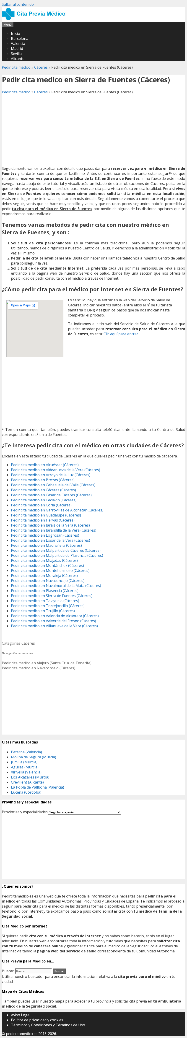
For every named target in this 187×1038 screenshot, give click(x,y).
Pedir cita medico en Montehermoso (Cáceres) (50, 570)
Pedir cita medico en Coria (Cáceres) (41, 505)
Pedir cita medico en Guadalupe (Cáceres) (46, 515)
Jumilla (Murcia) (24, 762)
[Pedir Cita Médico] (35, 19)
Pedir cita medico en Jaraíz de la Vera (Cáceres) (50, 525)
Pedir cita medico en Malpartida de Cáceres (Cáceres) (56, 550)
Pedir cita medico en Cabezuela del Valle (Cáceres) (53, 484)
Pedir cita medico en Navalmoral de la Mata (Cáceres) (56, 585)
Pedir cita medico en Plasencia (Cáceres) (44, 590)
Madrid (17, 48)
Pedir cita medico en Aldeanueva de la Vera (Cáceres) (55, 469)
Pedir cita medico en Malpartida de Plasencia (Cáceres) (57, 555)
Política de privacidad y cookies (37, 1019)
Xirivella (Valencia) (26, 772)
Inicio (15, 33)
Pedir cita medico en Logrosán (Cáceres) (45, 535)
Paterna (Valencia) (26, 751)
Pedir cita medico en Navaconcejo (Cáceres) (47, 580)
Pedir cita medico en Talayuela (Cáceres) (45, 600)
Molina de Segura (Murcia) (33, 757)
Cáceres (41, 67)
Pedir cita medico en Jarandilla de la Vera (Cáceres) (53, 530)
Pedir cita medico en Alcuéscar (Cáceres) (45, 464)
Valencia (18, 43)
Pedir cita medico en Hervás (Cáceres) (43, 520)
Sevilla (16, 53)
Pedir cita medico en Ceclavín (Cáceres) (43, 500)
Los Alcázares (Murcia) (30, 777)
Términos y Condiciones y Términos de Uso (48, 1024)
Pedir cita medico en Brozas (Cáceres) (43, 479)
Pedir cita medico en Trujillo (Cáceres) (43, 610)
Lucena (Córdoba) (26, 792)
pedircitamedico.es (21, 1033)
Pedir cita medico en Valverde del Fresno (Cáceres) (53, 620)
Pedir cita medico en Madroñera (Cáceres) (46, 545)
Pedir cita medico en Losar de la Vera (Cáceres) (50, 540)
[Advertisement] (93, 130)
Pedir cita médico (16, 67)
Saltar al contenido (18, 4)
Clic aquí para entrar (121, 333)
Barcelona (19, 38)
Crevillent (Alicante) (27, 782)
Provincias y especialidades (25, 811)
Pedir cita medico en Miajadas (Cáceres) (44, 560)
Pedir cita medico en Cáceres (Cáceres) (43, 489)
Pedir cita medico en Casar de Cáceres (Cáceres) (51, 494)
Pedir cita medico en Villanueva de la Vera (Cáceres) (54, 625)
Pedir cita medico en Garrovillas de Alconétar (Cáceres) (57, 510)
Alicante (17, 58)
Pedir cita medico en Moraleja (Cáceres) (44, 575)
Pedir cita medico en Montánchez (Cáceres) (47, 565)
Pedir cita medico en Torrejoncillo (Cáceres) (48, 605)
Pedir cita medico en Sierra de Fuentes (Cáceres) (51, 595)
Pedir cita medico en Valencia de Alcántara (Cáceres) (55, 615)
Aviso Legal (20, 1014)
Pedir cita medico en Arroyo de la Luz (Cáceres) (50, 474)
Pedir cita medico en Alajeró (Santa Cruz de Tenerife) (46, 662)
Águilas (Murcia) (25, 767)
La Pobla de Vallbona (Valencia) (37, 787)
